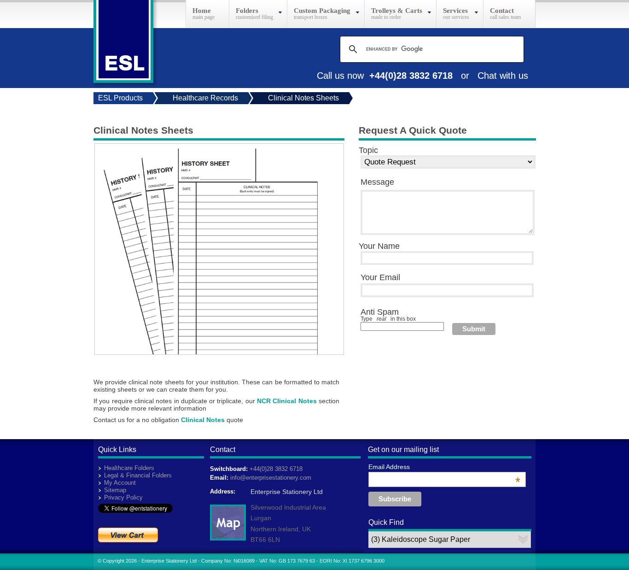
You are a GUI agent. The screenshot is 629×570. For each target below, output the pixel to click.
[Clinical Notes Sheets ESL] (214, 352)
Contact (502, 10)
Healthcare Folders (129, 467)
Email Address (444, 466)
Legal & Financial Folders (138, 475)
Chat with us (503, 76)
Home (201, 10)
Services (455, 10)
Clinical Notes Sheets (303, 98)
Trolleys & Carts (396, 10)
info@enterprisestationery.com (270, 477)
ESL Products (120, 98)
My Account (120, 482)
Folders (247, 10)
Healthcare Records (205, 98)
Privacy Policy (123, 497)
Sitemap (115, 490)
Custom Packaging (322, 10)
